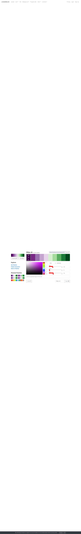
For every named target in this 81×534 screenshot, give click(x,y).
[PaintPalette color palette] (14, 280)
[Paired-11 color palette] (21, 280)
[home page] (5, 1)
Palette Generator (15, 266)
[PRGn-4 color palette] (21, 275)
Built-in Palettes (15, 268)
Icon (16, 2)
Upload (12, 2)
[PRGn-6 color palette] (14, 278)
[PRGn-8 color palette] (21, 278)
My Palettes (14, 265)
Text (20, 2)
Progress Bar (33, 2)
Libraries (44, 2)
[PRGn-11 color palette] (14, 275)
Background (25, 2)
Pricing (68, 2)
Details (61, 532)
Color (39, 2)
